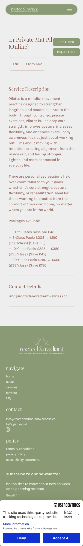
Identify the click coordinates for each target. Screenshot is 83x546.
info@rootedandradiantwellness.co (30, 419)
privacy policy (15, 454)
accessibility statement (23, 460)
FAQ (8, 398)
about (10, 382)
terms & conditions (20, 449)
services (12, 387)
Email (11, 495)
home (10, 376)
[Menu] (69, 9)
